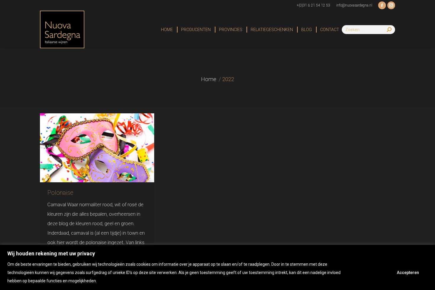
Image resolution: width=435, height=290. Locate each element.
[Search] (389, 29)
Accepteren (408, 272)
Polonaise (60, 192)
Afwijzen (369, 272)
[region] (217, 267)
